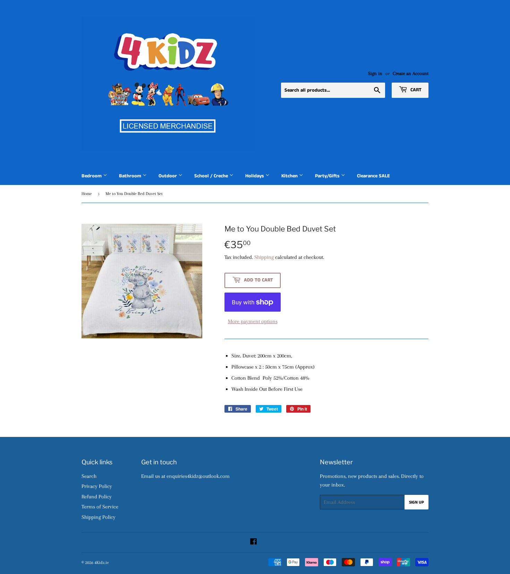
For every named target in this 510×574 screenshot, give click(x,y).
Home (87, 193)
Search (89, 476)
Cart (415, 89)
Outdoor (168, 175)
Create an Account (410, 73)
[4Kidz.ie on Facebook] (253, 542)
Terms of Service (100, 507)
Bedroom (92, 175)
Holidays (255, 175)
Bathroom (131, 175)
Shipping (264, 257)
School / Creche (211, 175)
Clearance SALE (373, 175)
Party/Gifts (328, 175)
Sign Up (416, 502)
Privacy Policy (97, 486)
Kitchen (290, 175)
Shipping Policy (99, 517)
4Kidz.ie (101, 562)
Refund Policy (97, 496)
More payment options (253, 321)
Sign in (375, 73)
